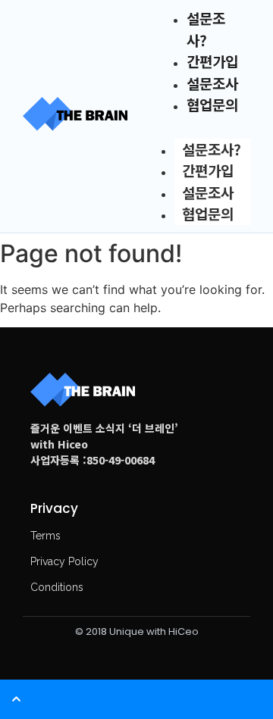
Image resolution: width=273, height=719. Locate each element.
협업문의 (212, 104)
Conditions (56, 587)
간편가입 (208, 170)
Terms (45, 536)
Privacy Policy (64, 561)
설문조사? (211, 149)
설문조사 (208, 192)
